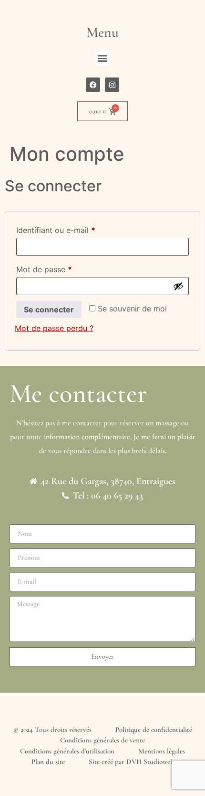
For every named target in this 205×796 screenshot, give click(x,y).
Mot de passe (64, 268)
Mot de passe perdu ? (54, 328)
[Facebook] (93, 84)
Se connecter (49, 309)
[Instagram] (112, 84)
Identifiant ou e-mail (75, 228)
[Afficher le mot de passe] (178, 286)
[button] (103, 58)
